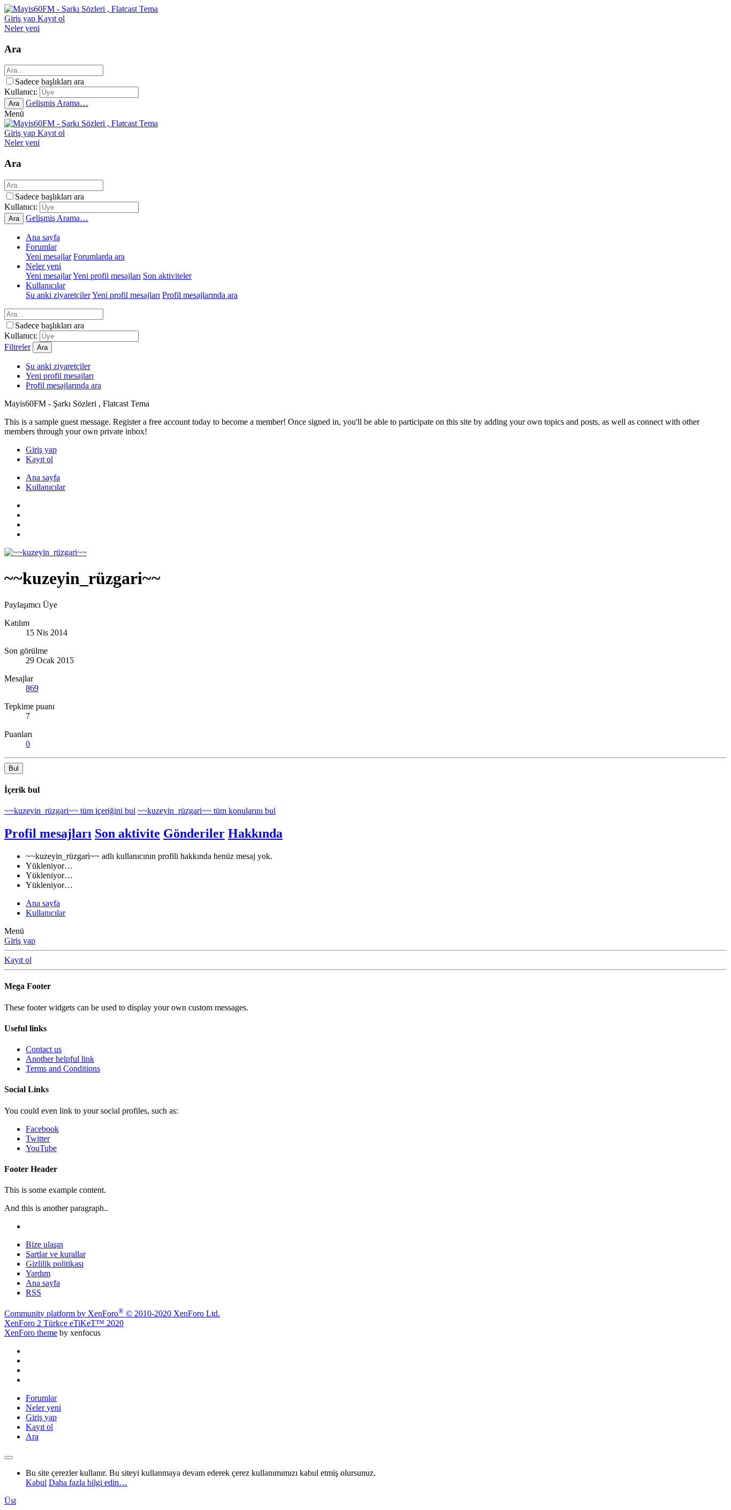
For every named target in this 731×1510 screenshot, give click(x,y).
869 (32, 688)
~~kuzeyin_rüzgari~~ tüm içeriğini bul (69, 810)
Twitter (38, 1138)
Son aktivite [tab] (127, 833)
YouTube (41, 1148)
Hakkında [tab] (255, 833)
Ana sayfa (43, 237)
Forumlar (41, 246)
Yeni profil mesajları (107, 275)
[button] (14, 113)
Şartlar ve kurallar (56, 1254)
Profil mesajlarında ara (200, 295)
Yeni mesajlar (48, 256)
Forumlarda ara (99, 256)
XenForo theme (30, 1332)
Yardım (38, 1273)
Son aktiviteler (167, 275)
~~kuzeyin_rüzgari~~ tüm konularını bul (207, 810)
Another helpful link (60, 1058)
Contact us (44, 1049)
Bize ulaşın (44, 1244)
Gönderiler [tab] (194, 833)
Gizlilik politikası (54, 1263)
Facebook (42, 1128)
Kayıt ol (18, 959)
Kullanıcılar (45, 285)
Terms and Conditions (63, 1068)
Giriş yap (19, 940)
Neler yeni (43, 266)
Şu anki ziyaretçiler (58, 295)
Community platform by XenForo (112, 1313)
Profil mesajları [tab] (48, 833)
